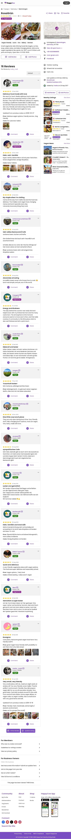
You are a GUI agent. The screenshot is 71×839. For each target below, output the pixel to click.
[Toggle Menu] (2, 3)
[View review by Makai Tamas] (7, 554)
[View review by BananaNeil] (7, 267)
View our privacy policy (9, 751)
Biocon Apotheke (61, 135)
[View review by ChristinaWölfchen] (7, 406)
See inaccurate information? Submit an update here (18, 766)
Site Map (21, 806)
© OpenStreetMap (62, 36)
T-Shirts (32, 797)
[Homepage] (9, 3)
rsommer (16, 473)
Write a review (55, 112)
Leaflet (48, 36)
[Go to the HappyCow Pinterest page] (15, 822)
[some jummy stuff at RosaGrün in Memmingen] (6, 652)
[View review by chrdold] (7, 438)
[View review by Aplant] (7, 626)
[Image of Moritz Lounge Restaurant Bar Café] (48, 128)
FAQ (20, 797)
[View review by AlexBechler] (7, 144)
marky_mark (14, 69)
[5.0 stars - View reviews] (5, 16)
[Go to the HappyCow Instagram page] (19, 822)
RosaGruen (51, 80)
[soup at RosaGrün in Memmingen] (20, 715)
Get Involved (6, 813)
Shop (32, 793)
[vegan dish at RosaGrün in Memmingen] (35, 715)
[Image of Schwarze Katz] (48, 120)
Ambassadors (6, 800)
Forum (4, 807)
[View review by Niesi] (7, 590)
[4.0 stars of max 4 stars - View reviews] (56, 104)
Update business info (54, 82)
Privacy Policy (18, 833)
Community (7, 793)
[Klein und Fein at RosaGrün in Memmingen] (6, 168)
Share (50, 13)
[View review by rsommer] (7, 475)
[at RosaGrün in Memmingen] (6, 126)
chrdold (15, 436)
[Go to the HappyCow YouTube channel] (7, 822)
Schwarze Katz (60, 119)
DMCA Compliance (38, 833)
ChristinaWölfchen (19, 404)
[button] (56, 29)
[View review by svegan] (7, 372)
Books (32, 800)
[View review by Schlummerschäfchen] (7, 221)
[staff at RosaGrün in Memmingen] (13, 652)
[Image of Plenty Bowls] (48, 103)
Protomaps (54, 36)
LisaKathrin (17, 334)
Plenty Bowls (59, 102)
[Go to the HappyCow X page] (11, 822)
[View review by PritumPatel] (7, 83)
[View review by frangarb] (7, 297)
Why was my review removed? (11, 744)
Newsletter (5, 810)
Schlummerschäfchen (20, 219)
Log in (66, 3)
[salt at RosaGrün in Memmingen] (28, 715)
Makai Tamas (17, 552)
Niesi (14, 588)
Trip (58, 13)
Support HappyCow (51, 833)
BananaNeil (17, 265)
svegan (15, 371)
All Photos (33, 38)
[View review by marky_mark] (7, 671)
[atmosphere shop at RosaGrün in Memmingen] (20, 652)
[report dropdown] (38, 80)
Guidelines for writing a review (11, 748)
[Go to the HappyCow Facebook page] (3, 822)
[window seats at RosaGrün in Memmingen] (28, 652)
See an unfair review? (8, 773)
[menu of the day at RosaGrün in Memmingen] (35, 652)
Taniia (56, 86)
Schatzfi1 (16, 184)
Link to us (22, 803)
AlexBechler (17, 142)
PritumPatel (17, 81)
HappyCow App (48, 793)
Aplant (15, 624)
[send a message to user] (23, 81)
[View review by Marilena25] (7, 514)
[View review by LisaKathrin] (7, 336)
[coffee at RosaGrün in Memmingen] (13, 715)
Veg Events (5, 803)
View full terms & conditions (10, 777)
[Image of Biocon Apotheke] (48, 137)
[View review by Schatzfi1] (7, 186)
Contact (21, 800)
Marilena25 (16, 512)
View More (67, 97)
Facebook (50, 59)
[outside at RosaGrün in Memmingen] (6, 715)
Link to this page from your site (11, 769)
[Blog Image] (48, 150)
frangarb (16, 295)
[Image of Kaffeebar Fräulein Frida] (48, 112)
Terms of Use (27, 833)
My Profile (5, 797)
